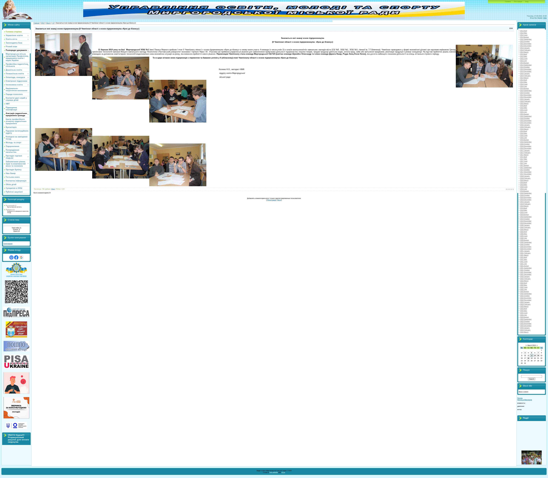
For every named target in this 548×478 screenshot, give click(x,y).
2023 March (524, 306)
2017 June (523, 161)
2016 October (525, 144)
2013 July (523, 61)
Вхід (526, 1)
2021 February (525, 253)
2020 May (523, 234)
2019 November (525, 221)
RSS (545, 18)
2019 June (523, 212)
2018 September (526, 193)
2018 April (523, 182)
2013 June (523, 58)
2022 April (523, 283)
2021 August (524, 266)
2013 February (525, 50)
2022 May (523, 285)
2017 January (525, 150)
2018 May (523, 185)
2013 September (526, 65)
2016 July (523, 137)
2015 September (526, 116)
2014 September (526, 90)
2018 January (525, 176)
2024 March (524, 332)
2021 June (523, 261)
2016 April (523, 131)
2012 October (525, 41)
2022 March (524, 281)
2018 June (523, 187)
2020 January (525, 225)
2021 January (525, 251)
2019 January (525, 202)
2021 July (523, 264)
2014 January (525, 73)
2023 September (526, 319)
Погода (519, 398)
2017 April (523, 157)
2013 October (525, 67)
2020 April (523, 232)
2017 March (524, 155)
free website (273, 472)
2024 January (525, 328)
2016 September (526, 142)
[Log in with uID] (11, 257)
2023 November (525, 323)
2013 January (525, 48)
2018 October (525, 195)
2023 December (525, 326)
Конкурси (9, 209)
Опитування (8, 243)
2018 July (523, 189)
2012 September (526, 39)
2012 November (525, 43)
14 (538, 355)
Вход (279, 200)
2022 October (525, 296)
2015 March (524, 103)
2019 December (525, 223)
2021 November (525, 272)
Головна (508, 1)
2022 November (525, 298)
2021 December (525, 274)
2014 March (524, 78)
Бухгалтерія (10, 205)
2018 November (525, 197)
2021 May (523, 259)
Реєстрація (518, 1)
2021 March (524, 255)
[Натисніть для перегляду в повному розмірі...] (177, 100)
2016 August (524, 140)
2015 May (523, 108)
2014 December (525, 97)
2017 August (524, 165)
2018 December (525, 199)
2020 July (523, 238)
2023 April (523, 308)
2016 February (525, 127)
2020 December (525, 249)
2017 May (523, 159)
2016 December (525, 148)
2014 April (523, 80)
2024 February (525, 330)
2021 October (525, 270)
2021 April (523, 257)
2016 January (525, 125)
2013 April (523, 54)
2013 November (525, 69)
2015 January (525, 99)
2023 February (525, 304)
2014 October (525, 93)
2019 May (523, 210)
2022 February (525, 279)
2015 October (525, 118)
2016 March (524, 129)
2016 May (523, 133)
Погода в (524, 400)
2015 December (525, 123)
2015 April (523, 105)
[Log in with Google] (21, 257)
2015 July (523, 112)
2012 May (523, 33)
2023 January (525, 302)
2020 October (525, 244)
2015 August (524, 114)
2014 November (525, 95)
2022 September (526, 293)
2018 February (525, 178)
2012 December (525, 46)
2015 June (523, 110)
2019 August (524, 214)
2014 (43, 23)
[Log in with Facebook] (16, 257)
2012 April (523, 31)
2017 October (525, 170)
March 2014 (531, 345)
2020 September (526, 242)
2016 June (523, 135)
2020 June (523, 236)
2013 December (525, 71)
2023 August (524, 317)
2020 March (524, 229)
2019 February (525, 204)
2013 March (524, 52)
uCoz (283, 472)
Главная (36, 23)
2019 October (525, 219)
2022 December (525, 300)
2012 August (524, 37)
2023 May (523, 311)
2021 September (526, 268)
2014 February (525, 76)
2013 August (524, 63)
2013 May (523, 56)
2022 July (523, 289)
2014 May (523, 82)
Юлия (53, 189)
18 (528, 358)
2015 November (525, 120)
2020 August (524, 240)
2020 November (525, 246)
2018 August (524, 191)
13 (535, 355)
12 (53, 23)
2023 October (525, 321)
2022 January (525, 276)
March (48, 23)
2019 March (524, 206)
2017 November (525, 172)
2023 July (523, 315)
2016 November (525, 146)
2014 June (523, 84)
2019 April (523, 208)
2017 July (523, 163)
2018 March (524, 180)
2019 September (526, 217)
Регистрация (271, 200)
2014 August (524, 88)
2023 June (523, 313)
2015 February (525, 101)
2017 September (526, 167)
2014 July (523, 86)
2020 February (525, 227)
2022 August (524, 291)
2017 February (525, 152)
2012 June (523, 35)
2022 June (523, 287)
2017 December (525, 174)
